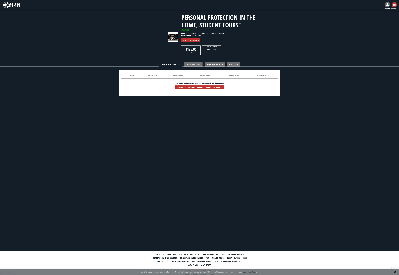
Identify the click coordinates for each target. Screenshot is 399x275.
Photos (233, 64)
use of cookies (249, 272)
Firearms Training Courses (164, 257)
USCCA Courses (233, 257)
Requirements (215, 64)
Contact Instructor (191, 40)
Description (193, 64)
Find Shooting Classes (189, 254)
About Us (159, 254)
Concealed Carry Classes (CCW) (194, 257)
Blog (245, 257)
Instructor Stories (180, 261)
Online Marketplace (201, 261)
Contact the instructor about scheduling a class (199, 87)
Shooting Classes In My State (228, 261)
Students (171, 254)
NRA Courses (218, 257)
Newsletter (162, 261)
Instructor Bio (211, 49)
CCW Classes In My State (199, 265)
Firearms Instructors (213, 254)
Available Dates (170, 64)
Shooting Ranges (235, 254)
